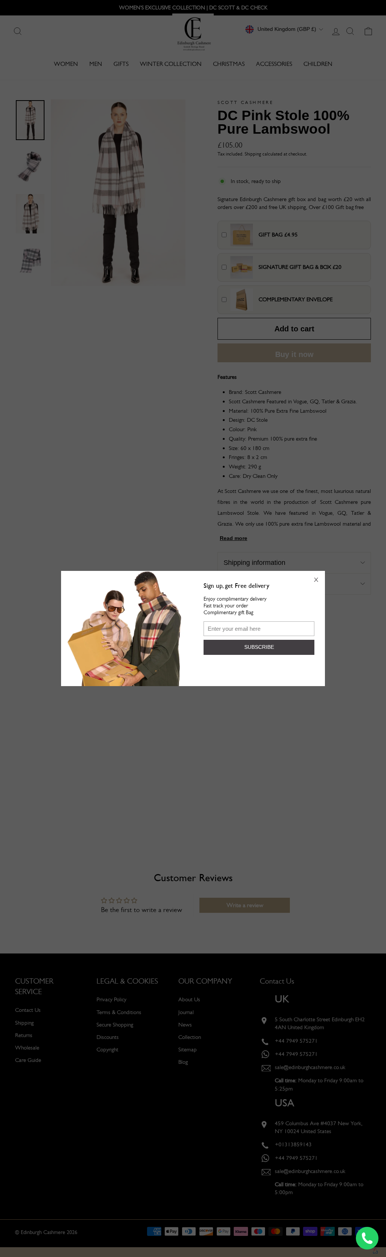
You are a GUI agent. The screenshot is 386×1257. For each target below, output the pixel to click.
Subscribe (259, 647)
